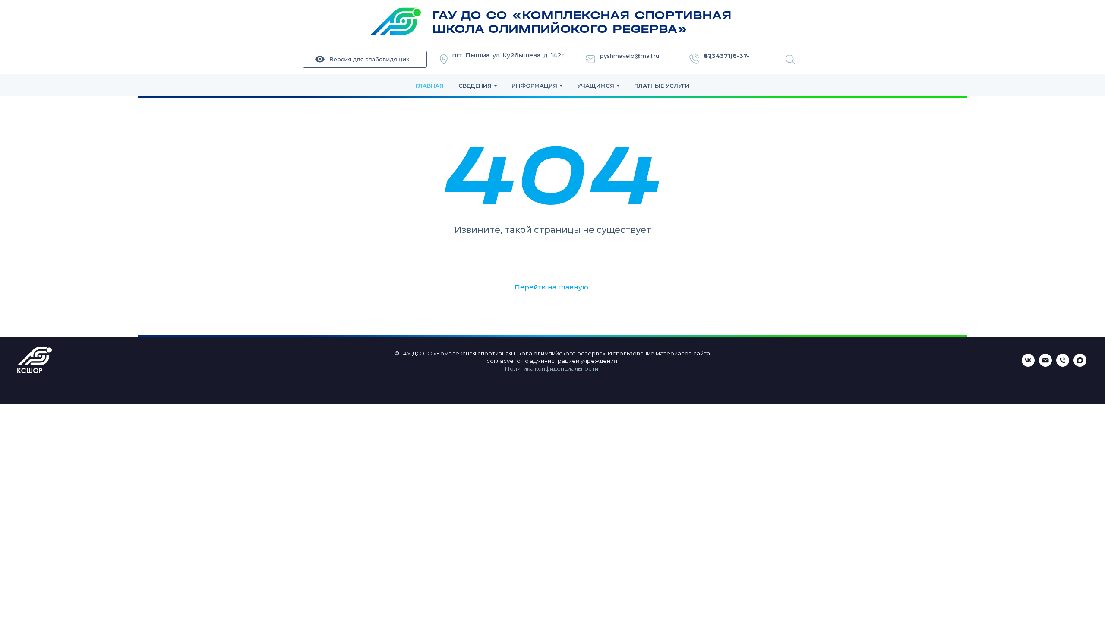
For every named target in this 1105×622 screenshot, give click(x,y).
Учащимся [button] (595, 85)
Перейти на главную (551, 287)
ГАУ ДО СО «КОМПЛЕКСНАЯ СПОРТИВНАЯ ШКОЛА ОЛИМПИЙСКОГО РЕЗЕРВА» (582, 22)
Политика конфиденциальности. (552, 368)
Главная (430, 85)
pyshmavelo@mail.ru (629, 55)
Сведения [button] (475, 85)
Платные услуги (661, 85)
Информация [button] (534, 85)
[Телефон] (1062, 364)
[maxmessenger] (1079, 364)
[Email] (1045, 364)
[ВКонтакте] (1028, 364)
